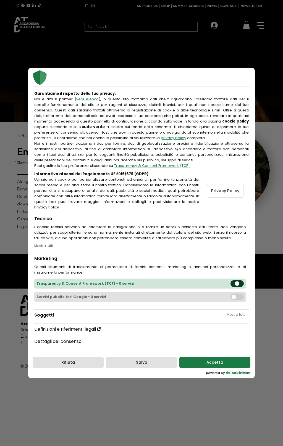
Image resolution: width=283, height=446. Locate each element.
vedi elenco (87, 99)
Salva (141, 362)
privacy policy (173, 138)
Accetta (214, 362)
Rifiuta (68, 362)
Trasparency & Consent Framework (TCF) (152, 165)
